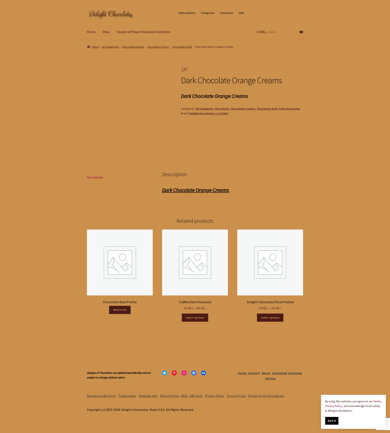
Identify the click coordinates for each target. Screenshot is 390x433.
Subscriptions (187, 13)
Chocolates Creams (243, 108)
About (266, 373)
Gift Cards (196, 396)
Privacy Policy (214, 396)
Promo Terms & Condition (266, 396)
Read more (120, 310)
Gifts (241, 13)
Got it (332, 421)
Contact (254, 373)
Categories (207, 13)
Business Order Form (101, 396)
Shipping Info (148, 396)
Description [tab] (95, 177)
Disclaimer (279, 373)
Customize (226, 13)
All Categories (110, 47)
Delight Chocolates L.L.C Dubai (209, 113)
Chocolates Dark (182, 47)
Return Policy (169, 396)
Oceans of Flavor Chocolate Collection (143, 32)
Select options (195, 317)
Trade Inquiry (127, 396)
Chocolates (222, 108)
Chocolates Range (133, 47)
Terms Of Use (236, 396)
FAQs (184, 396)
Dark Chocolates (289, 108)
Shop (106, 32)
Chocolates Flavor (158, 47)
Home (91, 32)
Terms (377, 401)
